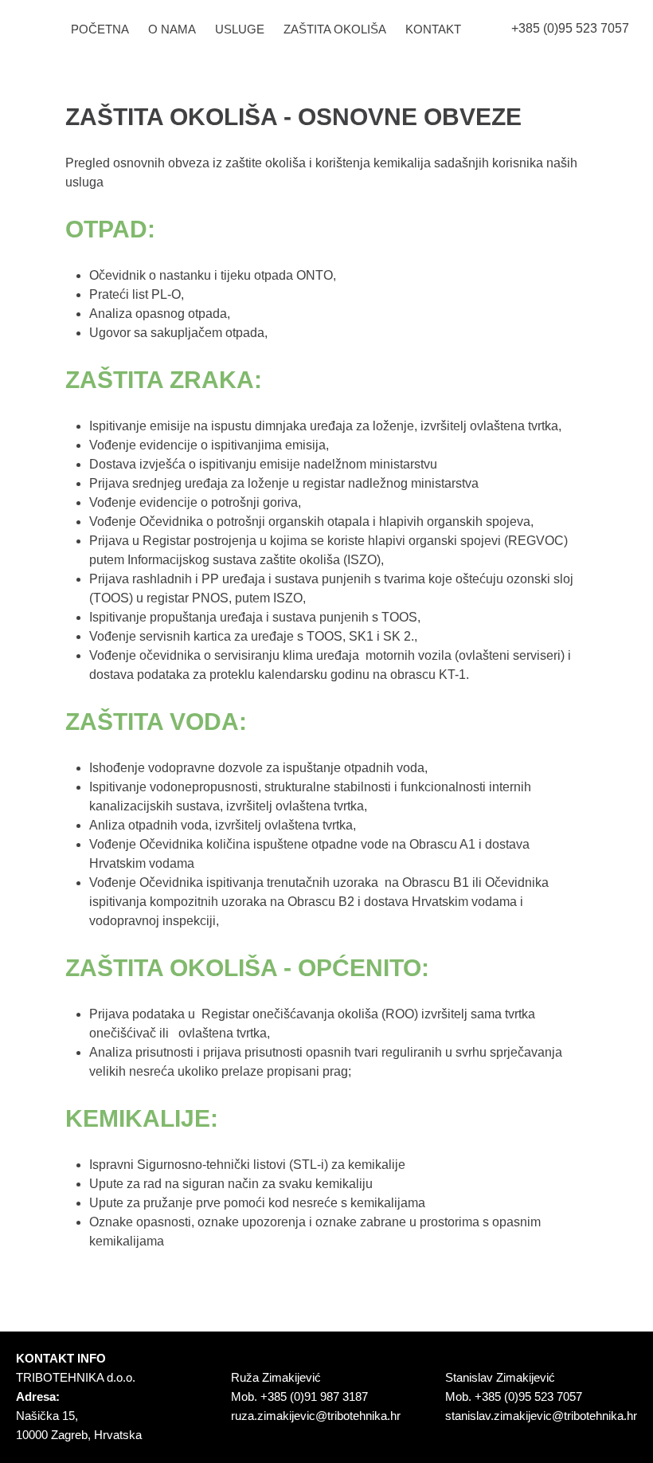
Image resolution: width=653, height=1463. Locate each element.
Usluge (239, 29)
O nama (172, 29)
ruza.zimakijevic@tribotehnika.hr (316, 1415)
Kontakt (433, 29)
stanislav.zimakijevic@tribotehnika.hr (541, 1415)
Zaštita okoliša (334, 29)
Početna (100, 29)
